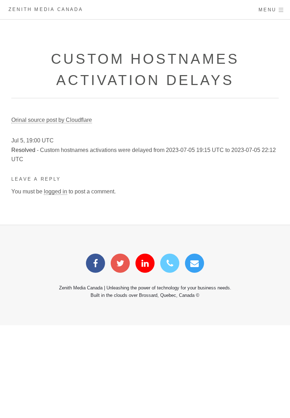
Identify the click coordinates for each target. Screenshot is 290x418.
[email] (194, 264)
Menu (268, 9)
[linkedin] (145, 264)
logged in (55, 191)
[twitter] (120, 264)
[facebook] (95, 264)
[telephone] (169, 264)
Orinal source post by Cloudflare (51, 120)
